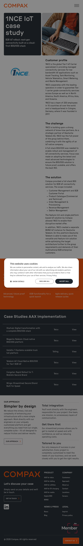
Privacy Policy (51, 275)
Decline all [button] (44, 281)
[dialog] (41, 273)
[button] (17, 281)
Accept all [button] (64, 281)
